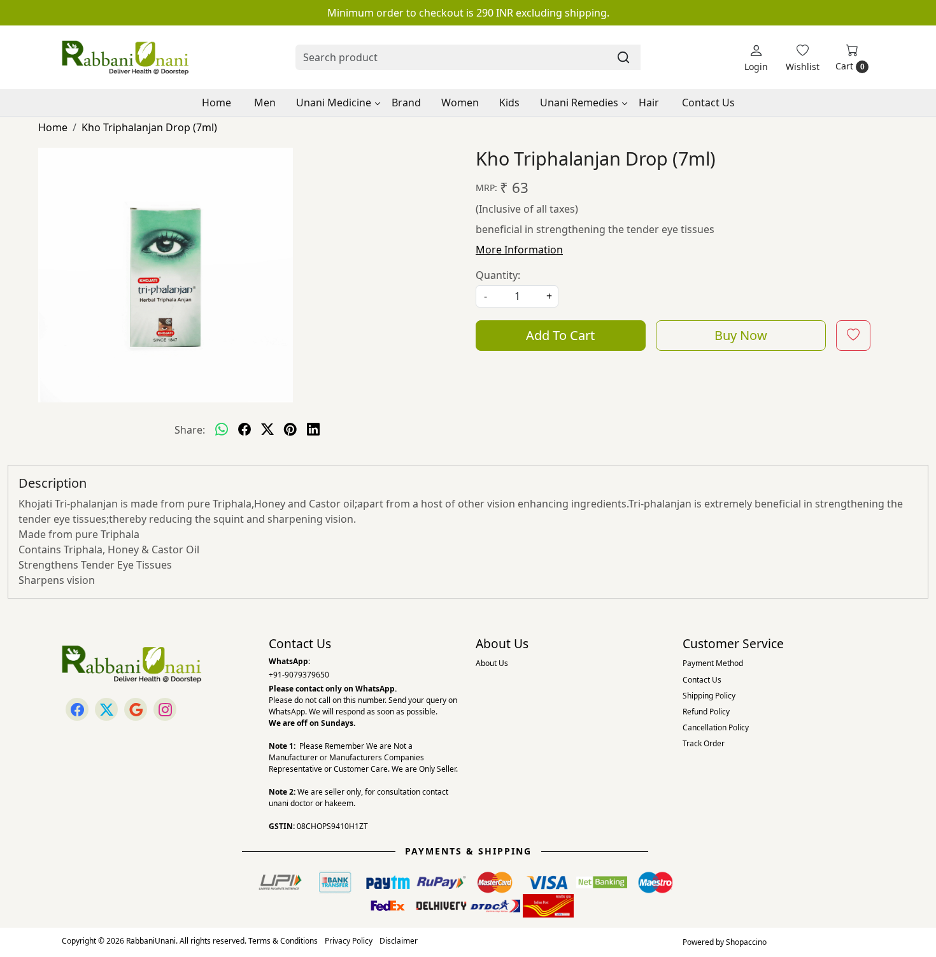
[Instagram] (165, 709)
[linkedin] (313, 429)
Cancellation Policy (716, 727)
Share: (189, 430)
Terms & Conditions (283, 940)
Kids (509, 103)
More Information (519, 250)
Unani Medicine (333, 103)
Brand (406, 103)
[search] (623, 57)
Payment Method (713, 663)
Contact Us (708, 103)
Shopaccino (746, 942)
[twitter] (267, 429)
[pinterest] (290, 429)
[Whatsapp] (221, 429)
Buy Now (740, 335)
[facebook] (244, 429)
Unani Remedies (579, 103)
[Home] (125, 57)
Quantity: (498, 275)
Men (265, 103)
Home (216, 103)
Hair (649, 103)
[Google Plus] (135, 709)
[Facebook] (77, 709)
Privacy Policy (348, 940)
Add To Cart (560, 335)
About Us (492, 663)
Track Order (704, 743)
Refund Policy (706, 711)
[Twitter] (106, 709)
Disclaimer (398, 940)
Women (460, 103)
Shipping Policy (709, 695)
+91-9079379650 (299, 674)
